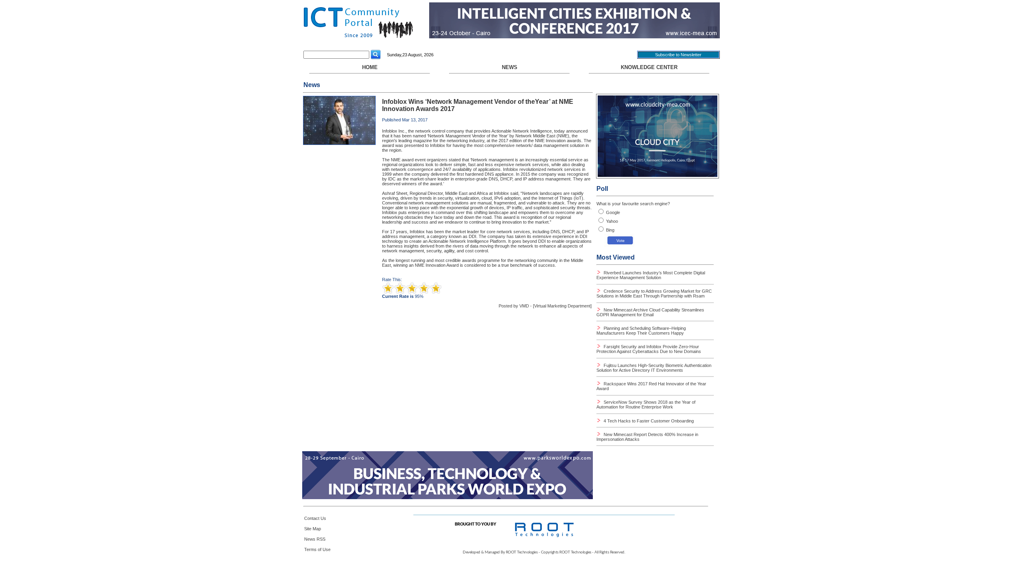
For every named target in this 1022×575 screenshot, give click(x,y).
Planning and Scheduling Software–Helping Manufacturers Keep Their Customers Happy (641, 330)
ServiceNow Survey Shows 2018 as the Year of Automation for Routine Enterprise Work (645, 404)
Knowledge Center (649, 67)
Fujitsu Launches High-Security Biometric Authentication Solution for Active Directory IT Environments (653, 368)
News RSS (314, 539)
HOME (370, 67)
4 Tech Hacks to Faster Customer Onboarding (648, 420)
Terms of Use (317, 549)
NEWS (509, 67)
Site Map (312, 528)
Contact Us (315, 518)
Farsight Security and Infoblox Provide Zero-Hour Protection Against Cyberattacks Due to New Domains (648, 349)
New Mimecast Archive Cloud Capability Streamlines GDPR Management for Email (650, 312)
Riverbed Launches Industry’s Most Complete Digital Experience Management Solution (650, 275)
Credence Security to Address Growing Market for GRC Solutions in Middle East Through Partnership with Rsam (654, 293)
